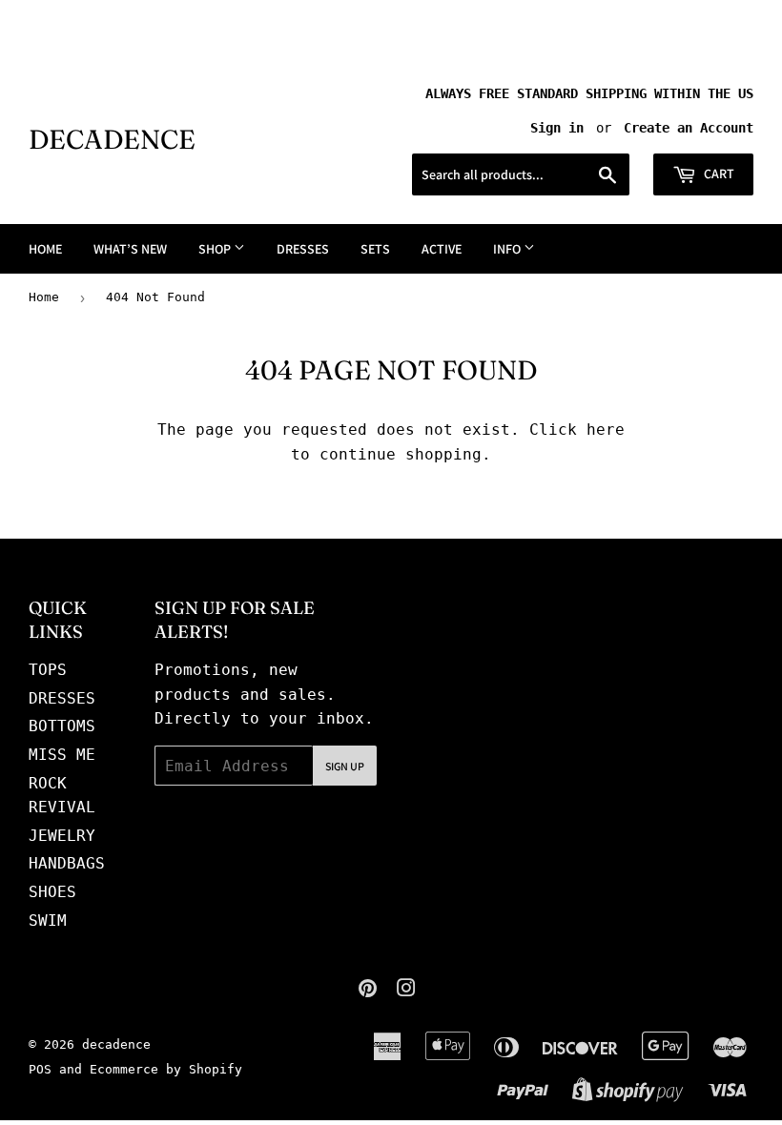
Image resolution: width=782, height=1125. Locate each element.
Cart (717, 173)
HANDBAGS (67, 863)
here (605, 429)
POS (40, 1069)
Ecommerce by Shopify (166, 1069)
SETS (375, 248)
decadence (112, 139)
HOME (45, 248)
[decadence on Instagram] (406, 990)
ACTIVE (442, 248)
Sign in (557, 127)
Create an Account (688, 127)
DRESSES (303, 248)
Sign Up (344, 766)
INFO (508, 248)
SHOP (216, 248)
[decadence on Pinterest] (368, 990)
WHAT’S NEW (130, 248)
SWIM (48, 920)
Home (44, 297)
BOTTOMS (62, 726)
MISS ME (62, 755)
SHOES (52, 892)
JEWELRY (62, 836)
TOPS (48, 670)
